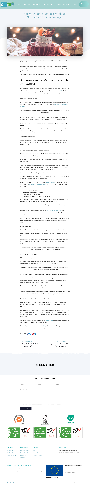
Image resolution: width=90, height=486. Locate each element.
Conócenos (10, 450)
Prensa (35, 450)
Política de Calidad (11, 455)
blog (44, 326)
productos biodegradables (54, 210)
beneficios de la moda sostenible (38, 184)
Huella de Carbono (11, 452)
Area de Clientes (37, 452)
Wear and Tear (49, 320)
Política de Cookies (24, 452)
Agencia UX (79, 483)
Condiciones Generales (23, 456)
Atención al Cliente (37, 455)
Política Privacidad (24, 450)
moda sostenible (50, 182)
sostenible (59, 91)
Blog (45, 10)
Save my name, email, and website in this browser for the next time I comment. (41, 404)
